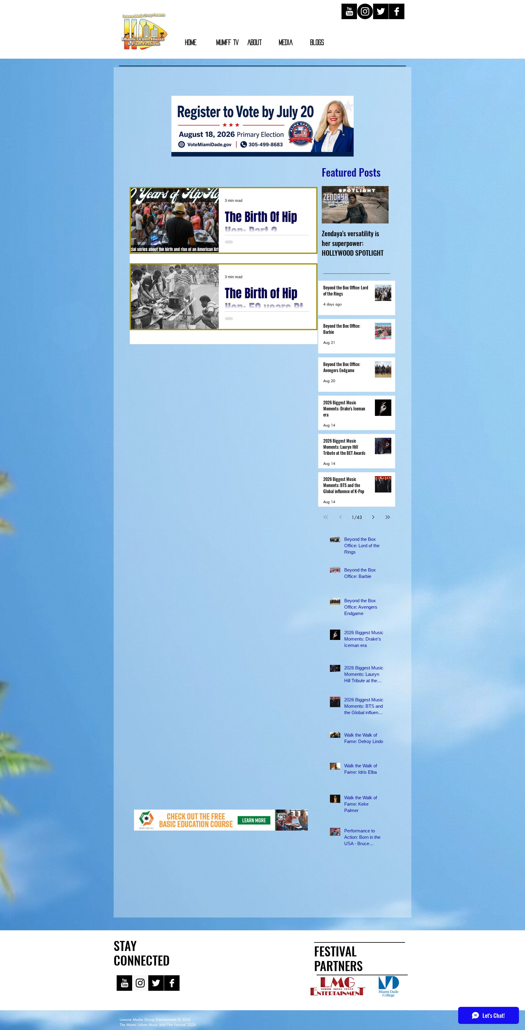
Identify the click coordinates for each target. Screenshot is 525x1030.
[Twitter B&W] (381, 11)
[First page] (325, 517)
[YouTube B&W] (349, 11)
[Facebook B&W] (396, 11)
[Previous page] (340, 517)
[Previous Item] (331, 204)
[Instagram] (365, 11)
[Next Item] (379, 204)
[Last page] (387, 517)
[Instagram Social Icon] (140, 983)
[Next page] (373, 517)
